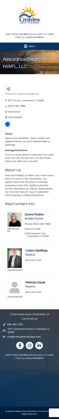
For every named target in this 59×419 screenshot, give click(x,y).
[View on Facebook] (7, 126)
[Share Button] (8, 89)
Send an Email (32, 229)
